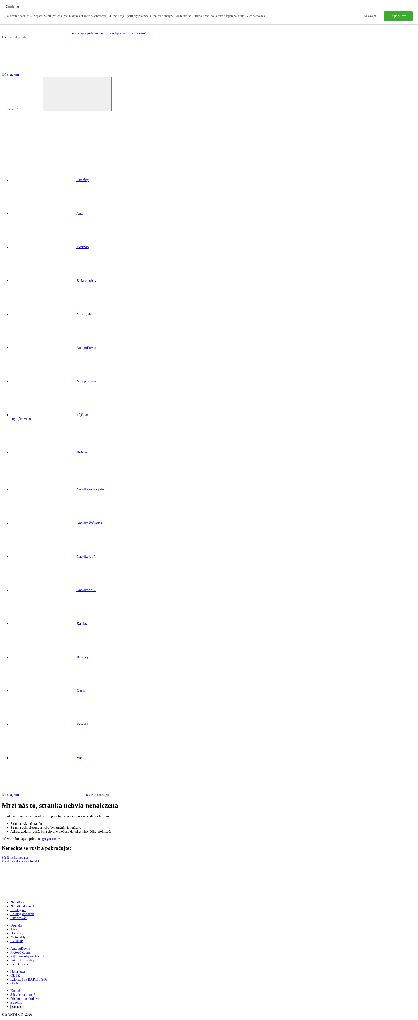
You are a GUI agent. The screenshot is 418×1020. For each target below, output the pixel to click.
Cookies (17, 1006)
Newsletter (17, 971)
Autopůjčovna (20, 948)
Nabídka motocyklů (90, 489)
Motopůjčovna (20, 952)
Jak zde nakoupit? (14, 37)
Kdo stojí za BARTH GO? (28, 979)
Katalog (82, 623)
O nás (80, 690)
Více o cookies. (255, 16)
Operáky (16, 925)
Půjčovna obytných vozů (27, 956)
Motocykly (17, 937)
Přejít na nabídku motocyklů (21, 861)
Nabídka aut (18, 902)
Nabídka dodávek (22, 906)
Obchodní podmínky (24, 998)
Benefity (82, 657)
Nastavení (370, 16)
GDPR (15, 975)
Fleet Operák (19, 964)
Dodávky (16, 933)
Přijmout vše (398, 16)
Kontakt (82, 724)
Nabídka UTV (86, 556)
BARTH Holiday (22, 960)
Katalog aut (18, 910)
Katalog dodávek (22, 914)
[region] (209, 12)
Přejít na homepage (15, 857)
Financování (18, 918)
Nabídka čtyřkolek (89, 523)
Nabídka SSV (86, 590)
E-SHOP (16, 941)
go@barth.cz (51, 839)
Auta (13, 929)
